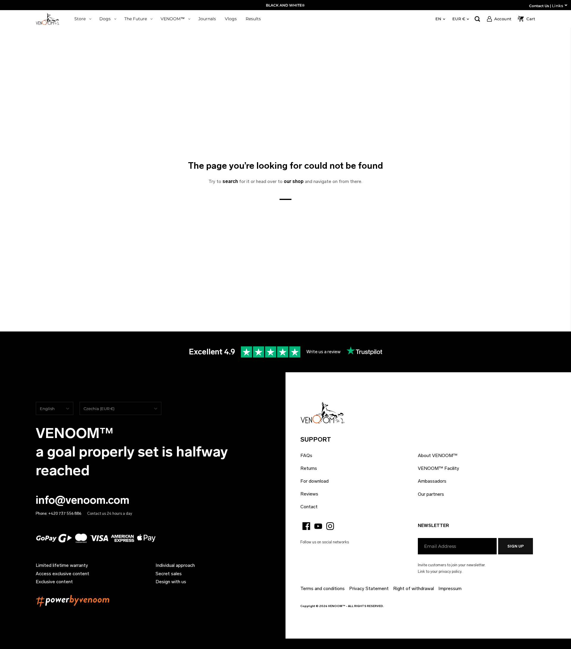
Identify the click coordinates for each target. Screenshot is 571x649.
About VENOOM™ (437, 455)
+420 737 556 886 (64, 513)
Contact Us (539, 6)
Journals (207, 18)
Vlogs (231, 18)
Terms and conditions (322, 588)
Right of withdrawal (413, 588)
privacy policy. (450, 571)
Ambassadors (432, 481)
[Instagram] (330, 526)
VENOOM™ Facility (438, 468)
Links (557, 5)
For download (314, 481)
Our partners (431, 494)
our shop (294, 181)
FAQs (306, 455)
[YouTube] (318, 526)
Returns (308, 468)
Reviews (309, 494)
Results (253, 18)
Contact (309, 506)
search (230, 181)
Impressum (450, 588)
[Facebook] (306, 526)
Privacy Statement (369, 588)
